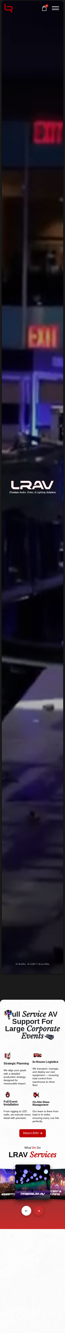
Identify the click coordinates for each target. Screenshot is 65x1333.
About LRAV (31, 1133)
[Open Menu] (55, 8)
